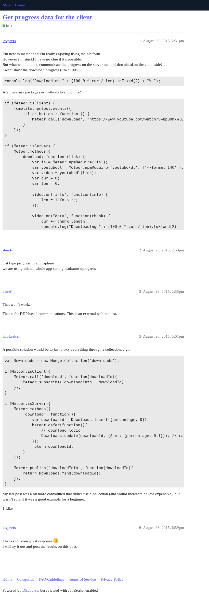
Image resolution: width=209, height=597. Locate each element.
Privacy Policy (112, 579)
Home (7, 579)
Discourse (30, 590)
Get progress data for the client (47, 17)
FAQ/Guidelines (51, 579)
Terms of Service (82, 579)
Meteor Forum (14, 5)
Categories (25, 579)
